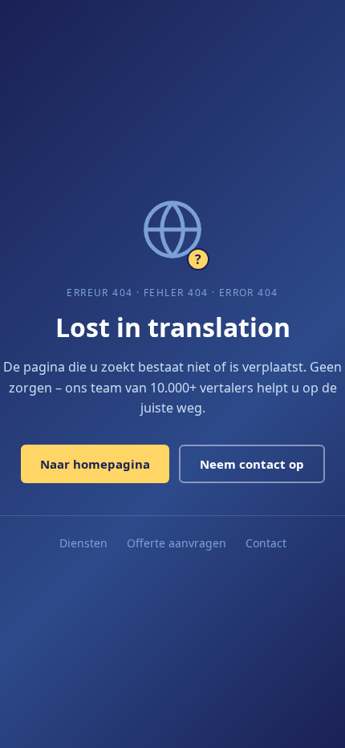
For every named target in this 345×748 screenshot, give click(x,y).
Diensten (83, 543)
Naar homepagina (95, 464)
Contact (266, 543)
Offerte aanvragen (176, 543)
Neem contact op (252, 464)
